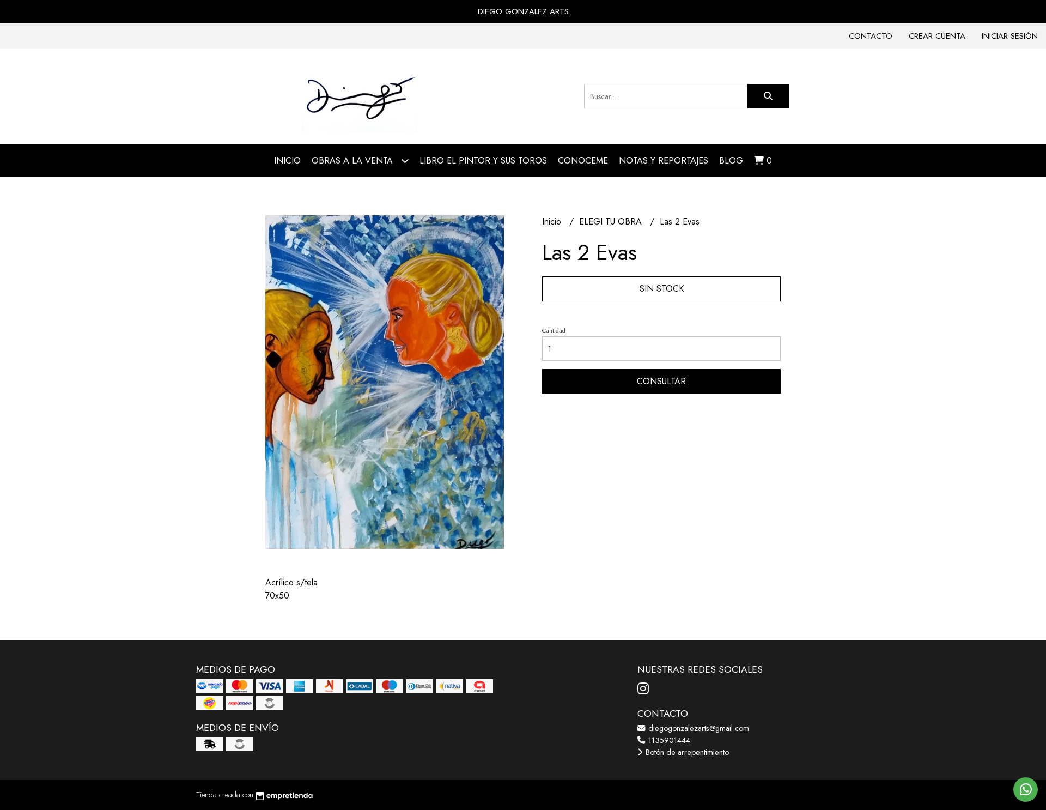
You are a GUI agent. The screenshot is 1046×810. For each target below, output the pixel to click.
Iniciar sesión (1010, 36)
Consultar (661, 381)
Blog (731, 160)
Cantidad (553, 330)
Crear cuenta (937, 36)
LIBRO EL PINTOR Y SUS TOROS (483, 160)
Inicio (287, 160)
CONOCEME (583, 160)
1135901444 (668, 740)
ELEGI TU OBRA (611, 221)
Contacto (870, 36)
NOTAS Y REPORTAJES (663, 160)
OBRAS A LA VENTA (354, 160)
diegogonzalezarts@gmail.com (697, 728)
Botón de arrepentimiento (686, 752)
